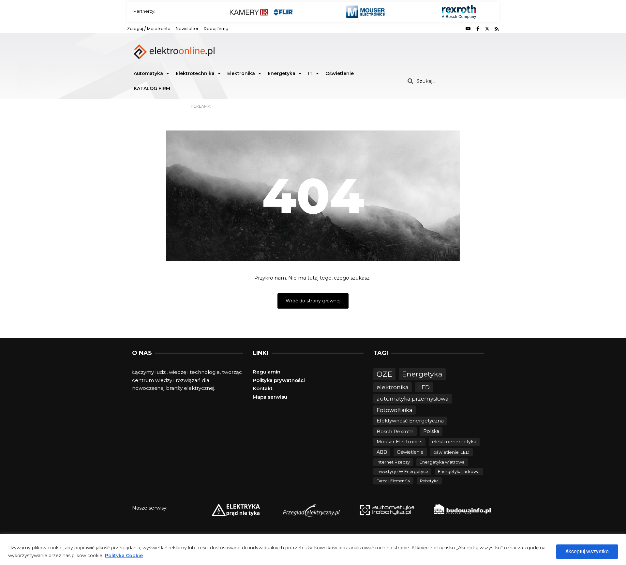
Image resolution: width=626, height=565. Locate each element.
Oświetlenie (339, 73)
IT (310, 73)
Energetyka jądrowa (459, 471)
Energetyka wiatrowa (442, 462)
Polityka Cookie (124, 555)
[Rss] (496, 28)
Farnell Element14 (393, 480)
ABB (382, 452)
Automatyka (148, 73)
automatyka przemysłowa (413, 398)
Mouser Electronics (399, 442)
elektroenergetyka (454, 442)
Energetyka (281, 73)
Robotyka (429, 480)
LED (424, 387)
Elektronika (241, 73)
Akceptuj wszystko (587, 551)
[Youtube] (468, 28)
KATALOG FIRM (152, 88)
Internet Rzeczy (393, 462)
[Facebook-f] (477, 28)
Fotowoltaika (394, 410)
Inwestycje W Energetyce (402, 471)
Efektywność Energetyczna (410, 421)
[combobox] (451, 81)
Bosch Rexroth (395, 431)
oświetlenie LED (451, 452)
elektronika (393, 387)
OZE (384, 374)
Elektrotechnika (195, 73)
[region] (313, 549)
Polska (431, 431)
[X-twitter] (487, 28)
